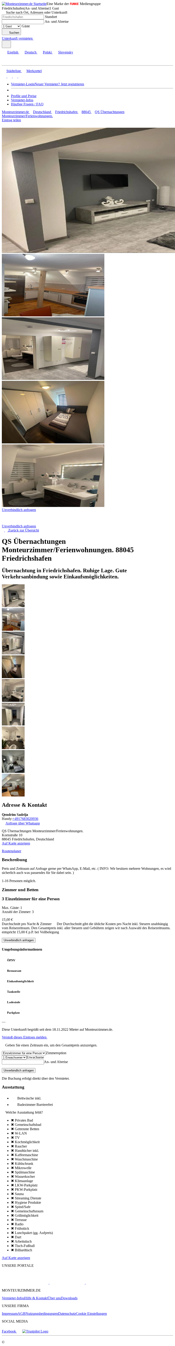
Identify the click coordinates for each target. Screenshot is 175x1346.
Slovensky (65, 52)
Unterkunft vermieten (17, 38)
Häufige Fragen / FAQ (27, 104)
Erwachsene (35, 1057)
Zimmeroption (56, 1053)
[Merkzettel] (35, 38)
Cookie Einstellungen (91, 1313)
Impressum (10, 1313)
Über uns (54, 1298)
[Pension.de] (67, 1283)
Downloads (69, 1298)
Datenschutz (67, 1313)
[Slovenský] (20, 76)
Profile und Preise (23, 96)
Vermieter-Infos (22, 100)
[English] (4, 76)
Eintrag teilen (11, 120)
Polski (47, 52)
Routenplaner (11, 851)
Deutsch (30, 52)
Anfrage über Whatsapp (22, 823)
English (12, 52)
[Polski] (14, 76)
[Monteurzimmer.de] (25, 1283)
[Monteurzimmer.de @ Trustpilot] (35, 1331)
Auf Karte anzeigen (16, 843)
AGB (22, 1313)
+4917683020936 (25, 819)
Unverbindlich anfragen (19, 510)
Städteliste (13, 71)
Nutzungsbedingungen (42, 1313)
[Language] (6, 44)
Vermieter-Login (23, 84)
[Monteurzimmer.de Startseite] (24, 4)
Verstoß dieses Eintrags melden (24, 1037)
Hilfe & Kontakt (36, 1298)
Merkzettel (34, 71)
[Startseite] (25, 522)
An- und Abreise (57, 21)
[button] (8, 61)
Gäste (26, 26)
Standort (51, 17)
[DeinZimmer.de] (109, 1283)
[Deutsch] (9, 76)
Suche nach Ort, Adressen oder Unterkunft (36, 12)
